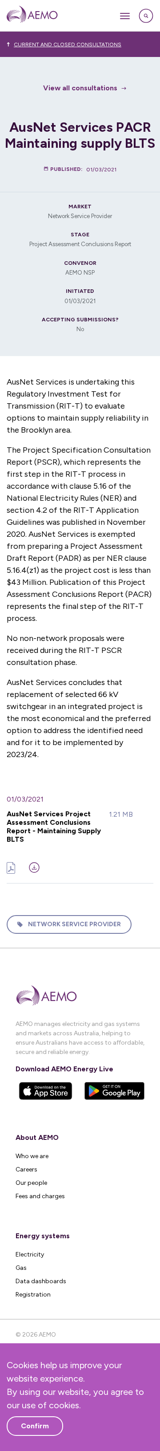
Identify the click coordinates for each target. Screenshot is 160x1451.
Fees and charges (40, 1196)
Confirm (35, 1426)
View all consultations (80, 88)
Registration (33, 1294)
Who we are (32, 1156)
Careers (26, 1169)
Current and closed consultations (67, 44)
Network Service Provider (74, 924)
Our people (31, 1183)
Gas (21, 1268)
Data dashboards (41, 1281)
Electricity (30, 1254)
